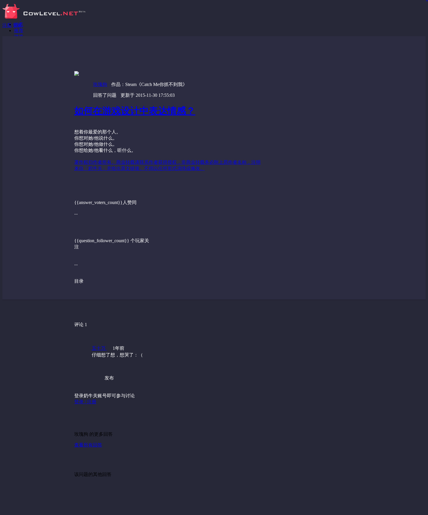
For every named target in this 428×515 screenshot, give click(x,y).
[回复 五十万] (187, 366)
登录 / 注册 (85, 401)
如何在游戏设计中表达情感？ (134, 111)
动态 (18, 24)
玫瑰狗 (100, 84)
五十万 (99, 348)
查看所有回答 (88, 444)
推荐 (18, 30)
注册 (7, 25)
